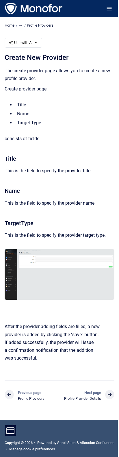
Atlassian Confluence (97, 443)
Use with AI (23, 42)
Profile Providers (40, 25)
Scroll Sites (66, 443)
